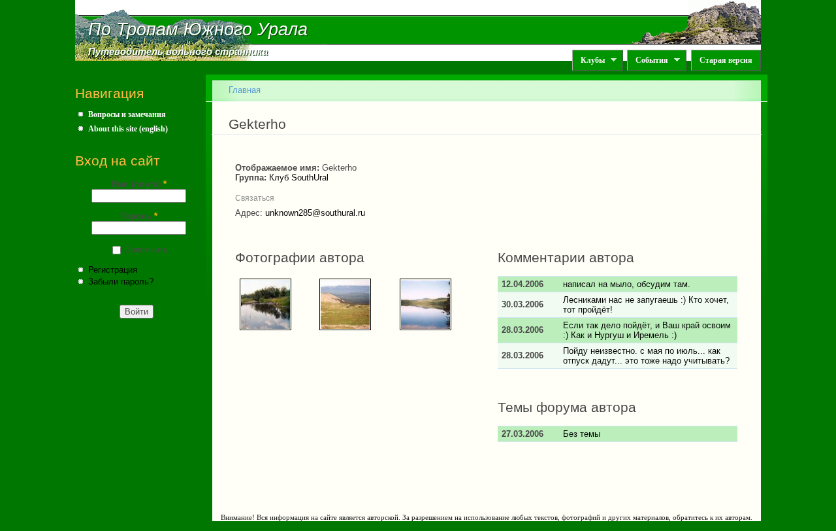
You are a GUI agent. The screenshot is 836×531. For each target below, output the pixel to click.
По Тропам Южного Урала (198, 29)
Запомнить (146, 249)
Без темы (581, 434)
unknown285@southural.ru (315, 213)
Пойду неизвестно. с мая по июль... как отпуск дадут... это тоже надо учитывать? (646, 356)
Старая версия (725, 60)
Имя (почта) (139, 184)
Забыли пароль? (120, 281)
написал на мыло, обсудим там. (626, 284)
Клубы (588, 60)
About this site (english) (128, 128)
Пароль (138, 216)
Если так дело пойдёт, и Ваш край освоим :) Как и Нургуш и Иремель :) (647, 330)
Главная (245, 90)
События (647, 60)
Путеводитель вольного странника (178, 51)
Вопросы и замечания (127, 114)
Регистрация (112, 270)
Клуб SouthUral (299, 177)
